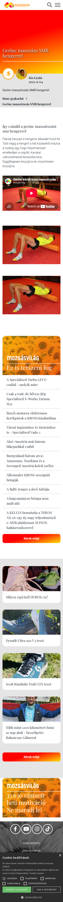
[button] (31, 897)
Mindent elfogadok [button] (16, 889)
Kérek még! (31, 538)
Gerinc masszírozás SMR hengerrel (27, 104)
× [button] (60, 855)
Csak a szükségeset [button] (46, 889)
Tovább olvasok (36, 873)
